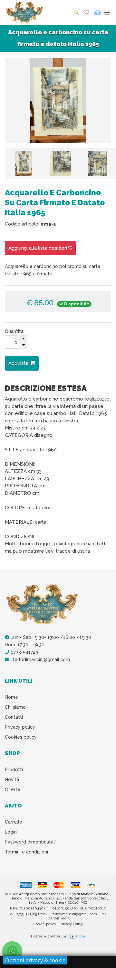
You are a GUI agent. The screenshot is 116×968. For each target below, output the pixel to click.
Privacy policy (20, 727)
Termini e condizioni (26, 851)
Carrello (13, 822)
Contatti (14, 717)
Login (11, 831)
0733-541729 (23, 652)
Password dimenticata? (30, 841)
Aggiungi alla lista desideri (38, 248)
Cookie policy (45, 924)
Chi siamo (15, 707)
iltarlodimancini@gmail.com (39, 659)
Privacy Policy (71, 924)
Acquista (19, 363)
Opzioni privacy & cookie (35, 960)
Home (11, 697)
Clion (80, 936)
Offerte (12, 789)
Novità (12, 779)
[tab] (23, 163)
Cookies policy (21, 737)
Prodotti (14, 769)
